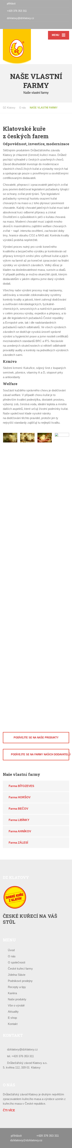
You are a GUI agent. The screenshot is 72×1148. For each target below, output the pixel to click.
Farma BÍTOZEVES (21, 786)
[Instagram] (9, 25)
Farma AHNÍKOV (20, 831)
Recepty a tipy (17, 987)
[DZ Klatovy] (19, 46)
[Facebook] (5, 25)
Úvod (11, 950)
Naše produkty (17, 999)
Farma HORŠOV (20, 797)
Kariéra (12, 993)
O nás (12, 956)
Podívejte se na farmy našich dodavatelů (40, 754)
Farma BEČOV (18, 808)
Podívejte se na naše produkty (36, 737)
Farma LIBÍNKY (19, 820)
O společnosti (16, 962)
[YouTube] (13, 25)
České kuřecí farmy (20, 968)
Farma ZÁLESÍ (18, 842)
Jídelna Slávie (16, 974)
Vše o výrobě (16, 1005)
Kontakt (12, 1023)
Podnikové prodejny (20, 980)
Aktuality (13, 1011)
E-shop (12, 1017)
